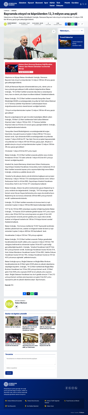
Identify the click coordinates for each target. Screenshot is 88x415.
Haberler (6, 10)
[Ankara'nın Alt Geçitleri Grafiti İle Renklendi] (13, 338)
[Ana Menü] (86, 4)
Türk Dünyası (59, 4)
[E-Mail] (16, 306)
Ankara (13, 10)
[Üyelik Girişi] (81, 4)
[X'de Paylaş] (69, 24)
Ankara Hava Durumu (33, 400)
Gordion (75, 3)
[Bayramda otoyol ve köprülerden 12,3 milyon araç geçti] (30, 43)
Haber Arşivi (50, 406)
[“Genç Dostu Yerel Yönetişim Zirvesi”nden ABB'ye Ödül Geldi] (30, 338)
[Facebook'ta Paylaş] (66, 24)
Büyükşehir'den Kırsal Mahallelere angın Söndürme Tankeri (30, 328)
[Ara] (83, 4)
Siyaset (31, 3)
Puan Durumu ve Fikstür (72, 400)
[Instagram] (72, 388)
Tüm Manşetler (11, 406)
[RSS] (76, 388)
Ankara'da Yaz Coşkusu (12, 327)
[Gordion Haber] (10, 4)
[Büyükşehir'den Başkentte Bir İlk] (47, 338)
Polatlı (67, 3)
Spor (46, 3)
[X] (69, 388)
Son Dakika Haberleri (32, 406)
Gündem (22, 3)
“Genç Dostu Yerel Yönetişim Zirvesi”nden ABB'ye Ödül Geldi (30, 345)
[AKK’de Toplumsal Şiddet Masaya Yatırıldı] (47, 321)
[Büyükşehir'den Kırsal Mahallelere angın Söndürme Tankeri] (30, 321)
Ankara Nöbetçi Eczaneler (14, 400)
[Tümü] (82, 31)
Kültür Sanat (52, 4)
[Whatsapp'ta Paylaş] (72, 24)
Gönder (9, 373)
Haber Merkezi (21, 303)
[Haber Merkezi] (9, 304)
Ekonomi (39, 3)
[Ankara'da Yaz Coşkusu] (13, 321)
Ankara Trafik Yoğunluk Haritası (52, 401)
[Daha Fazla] (75, 24)
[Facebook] (66, 388)
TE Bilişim (81, 412)
